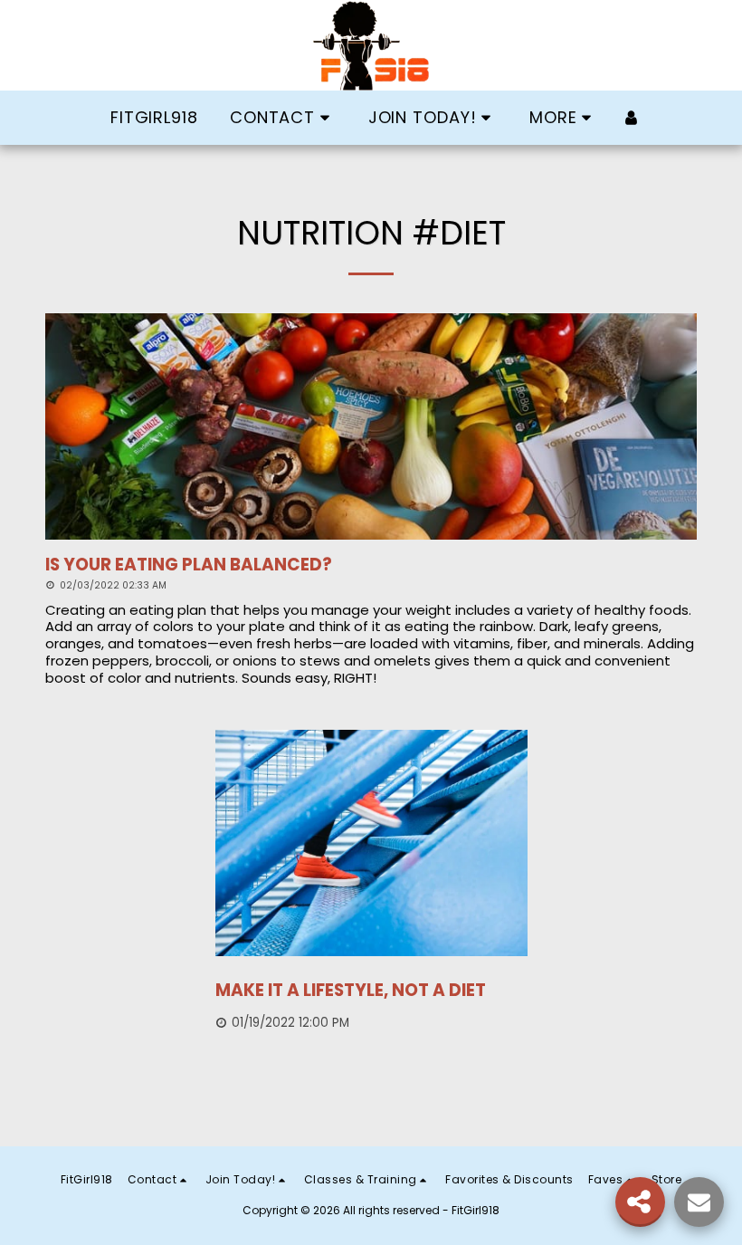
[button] (283, 117)
